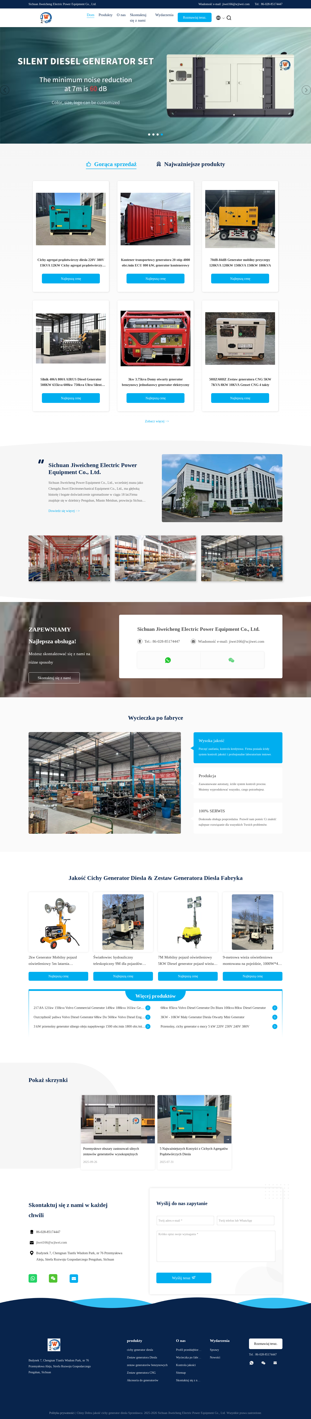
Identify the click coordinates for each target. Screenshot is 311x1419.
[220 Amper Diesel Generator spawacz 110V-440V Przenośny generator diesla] (274, 1026)
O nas (121, 15)
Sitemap (181, 1372)
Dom (90, 15)
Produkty (106, 15)
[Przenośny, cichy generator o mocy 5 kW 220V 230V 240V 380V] (274, 1017)
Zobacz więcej (157, 421)
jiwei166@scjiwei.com (51, 1242)
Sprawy (214, 1349)
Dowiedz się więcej (64, 511)
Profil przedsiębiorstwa (188, 1350)
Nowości (215, 1357)
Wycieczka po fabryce (188, 1358)
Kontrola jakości (186, 1365)
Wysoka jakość (211, 740)
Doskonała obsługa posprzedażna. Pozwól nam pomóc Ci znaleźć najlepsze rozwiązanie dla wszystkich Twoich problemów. (237, 822)
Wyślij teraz (181, 1278)
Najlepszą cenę (71, 278)
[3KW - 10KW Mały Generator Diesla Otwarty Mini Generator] (274, 1007)
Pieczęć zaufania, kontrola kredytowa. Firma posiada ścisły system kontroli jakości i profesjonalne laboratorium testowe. (235, 751)
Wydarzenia (164, 15)
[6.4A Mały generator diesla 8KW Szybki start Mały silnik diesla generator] (147, 1026)
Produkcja (207, 775)
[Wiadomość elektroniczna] (79, 1282)
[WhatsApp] (39, 1282)
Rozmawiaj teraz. (194, 17)
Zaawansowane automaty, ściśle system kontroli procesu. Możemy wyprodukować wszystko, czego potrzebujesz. (232, 786)
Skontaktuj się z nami (138, 17)
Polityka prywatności (61, 1413)
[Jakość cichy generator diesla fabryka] (155, 85)
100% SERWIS (212, 811)
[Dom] (45, 17)
